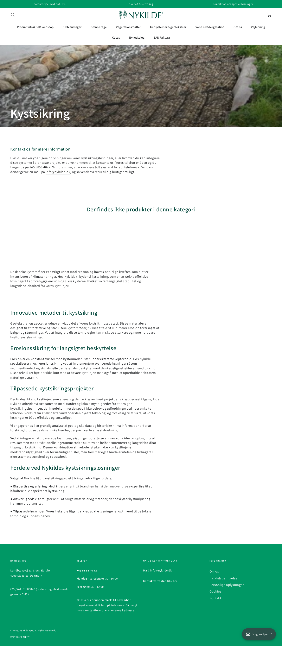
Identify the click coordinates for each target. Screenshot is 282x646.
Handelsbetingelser (224, 578)
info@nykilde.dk (58, 172)
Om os (214, 571)
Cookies (216, 591)
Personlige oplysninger (227, 585)
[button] (12, 14)
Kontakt (215, 598)
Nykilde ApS (26, 630)
